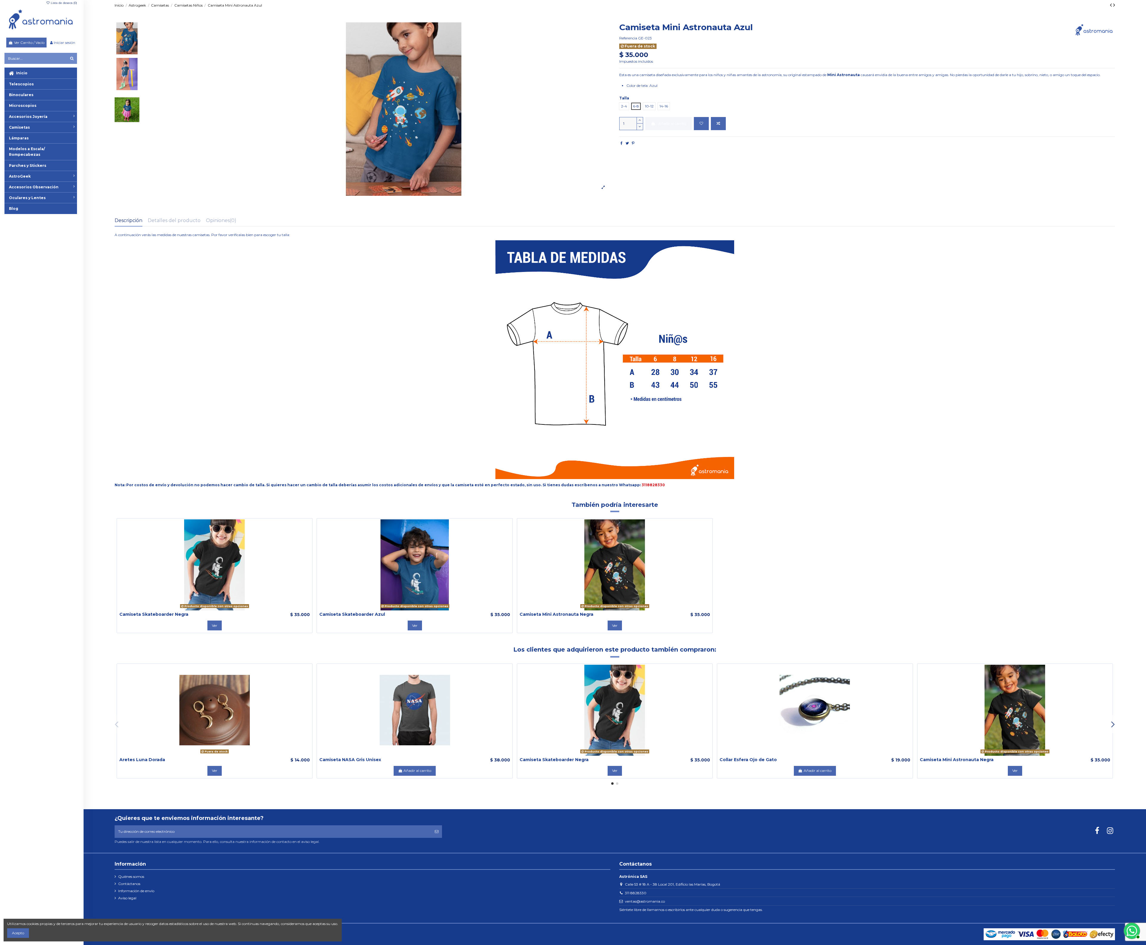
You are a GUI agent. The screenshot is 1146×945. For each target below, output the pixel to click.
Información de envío (136, 891)
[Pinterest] (633, 143)
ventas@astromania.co (645, 901)
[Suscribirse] (436, 831)
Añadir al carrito (672, 123)
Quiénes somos (131, 876)
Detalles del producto (174, 220)
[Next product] (1114, 5)
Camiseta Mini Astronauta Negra (556, 614)
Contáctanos (129, 883)
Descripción (128, 220)
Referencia (628, 38)
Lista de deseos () (63, 3)
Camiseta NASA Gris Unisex (350, 759)
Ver (214, 625)
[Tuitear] (627, 143)
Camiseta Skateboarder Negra (153, 614)
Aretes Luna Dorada (142, 759)
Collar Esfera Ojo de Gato (748, 759)
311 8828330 (635, 893)
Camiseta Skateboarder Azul (352, 614)
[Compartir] (621, 143)
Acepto (18, 933)
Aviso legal (127, 898)
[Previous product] (1111, 5)
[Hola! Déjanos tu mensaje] (1131, 930)
